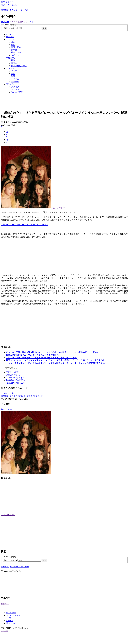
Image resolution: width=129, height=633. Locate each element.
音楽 (13, 74)
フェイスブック (13, 615)
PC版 (18, 566)
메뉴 (6, 630)
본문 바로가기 (7, 2)
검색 (44, 28)
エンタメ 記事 (7, 393)
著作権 (13, 566)
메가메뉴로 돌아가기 (19, 22)
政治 (13, 42)
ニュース (10, 39)
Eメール (9, 621)
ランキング (11, 84)
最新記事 (10, 37)
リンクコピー (12, 623)
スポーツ (15, 55)
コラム (14, 63)
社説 (13, 60)
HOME (9, 34)
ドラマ (14, 71)
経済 (13, 44)
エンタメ (10, 68)
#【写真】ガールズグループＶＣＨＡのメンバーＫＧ (24, 225)
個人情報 (25, 566)
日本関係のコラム (19, 66)
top (2, 630)
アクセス (15, 87)
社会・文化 (16, 52)
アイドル (15, 79)
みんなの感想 (17, 92)
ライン (9, 618)
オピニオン (11, 58)
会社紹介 (5, 566)
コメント (15, 89)
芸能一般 (15, 81)
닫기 (31, 22)
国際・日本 (16, 47)
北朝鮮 (14, 50)
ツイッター (11, 613)
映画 (13, 76)
